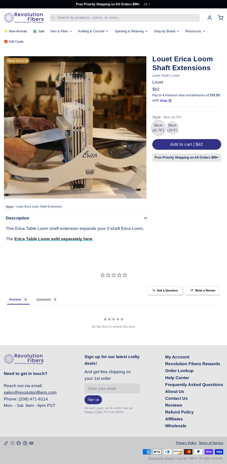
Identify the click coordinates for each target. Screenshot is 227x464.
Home (9, 206)
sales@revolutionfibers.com (30, 392)
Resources (193, 31)
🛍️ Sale (39, 31)
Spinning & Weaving (129, 31)
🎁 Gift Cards (14, 41)
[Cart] (218, 17)
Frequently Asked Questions (194, 384)
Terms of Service (211, 443)
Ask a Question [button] (167, 290)
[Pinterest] (25, 443)
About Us (174, 391)
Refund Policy (179, 412)
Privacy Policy (93, 412)
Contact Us (176, 398)
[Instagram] (12, 443)
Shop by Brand (164, 31)
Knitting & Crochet (91, 31)
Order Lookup (179, 370)
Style (166, 117)
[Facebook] (18, 443)
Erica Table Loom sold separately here (53, 239)
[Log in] (207, 17)
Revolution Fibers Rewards (192, 363)
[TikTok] (6, 443)
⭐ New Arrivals (15, 31)
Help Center (177, 377)
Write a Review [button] (205, 290)
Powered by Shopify (161, 458)
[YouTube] (31, 443)
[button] (186, 144)
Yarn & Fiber (59, 31)
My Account (177, 357)
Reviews (173, 405)
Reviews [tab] (15, 299)
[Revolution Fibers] (24, 17)
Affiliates (174, 419)
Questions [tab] (43, 299)
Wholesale (175, 425)
